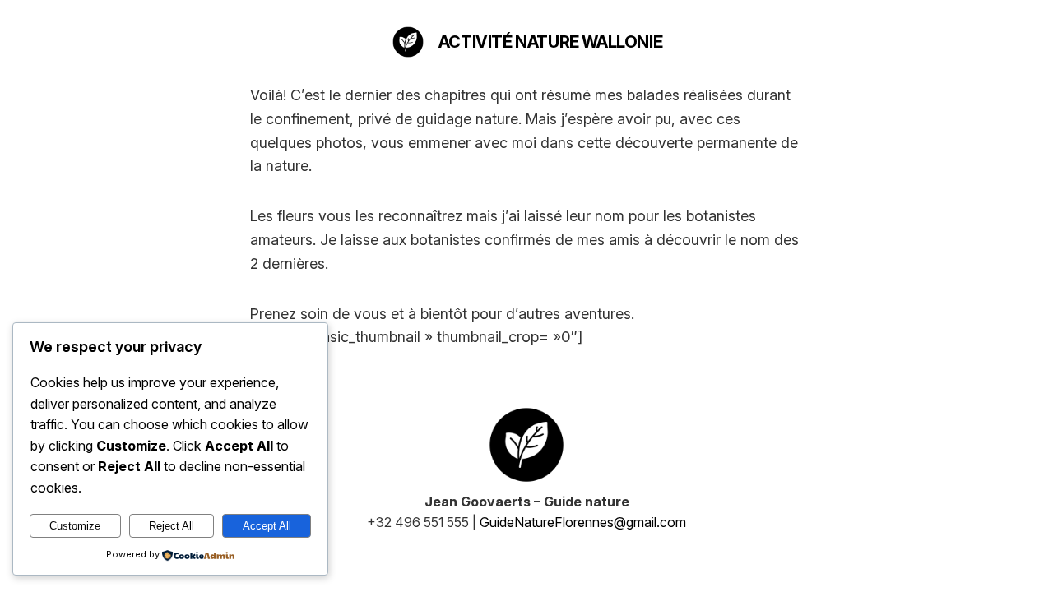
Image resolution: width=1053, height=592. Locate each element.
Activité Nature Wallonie (550, 42)
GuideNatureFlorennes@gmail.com (583, 522)
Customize (74, 526)
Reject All (171, 526)
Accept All (267, 526)
